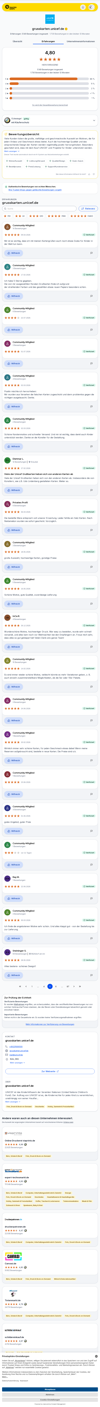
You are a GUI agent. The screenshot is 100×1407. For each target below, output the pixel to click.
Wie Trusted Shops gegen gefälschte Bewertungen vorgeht (34, 190)
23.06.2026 (25, 782)
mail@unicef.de (16, 1055)
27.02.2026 (25, 468)
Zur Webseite (48, 1071)
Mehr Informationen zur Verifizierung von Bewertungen (50, 1024)
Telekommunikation (70, 1201)
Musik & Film (87, 1201)
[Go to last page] (80, 986)
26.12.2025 (25, 626)
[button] (83, 7)
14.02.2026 (25, 669)
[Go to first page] (20, 986)
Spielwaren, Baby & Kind (32, 1205)
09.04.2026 (25, 235)
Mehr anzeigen (16, 1063)
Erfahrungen (48, 41)
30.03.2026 (25, 920)
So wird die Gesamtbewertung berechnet (50, 105)
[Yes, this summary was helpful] (89, 174)
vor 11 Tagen (26, 853)
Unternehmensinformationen (81, 41)
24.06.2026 (25, 709)
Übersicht (17, 41)
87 (68, 986)
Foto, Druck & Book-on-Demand (19, 1107)
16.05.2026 (25, 589)
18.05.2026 (25, 552)
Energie (68, 1193)
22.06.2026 (25, 886)
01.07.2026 (25, 352)
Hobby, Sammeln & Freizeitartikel (61, 1107)
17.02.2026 (25, 275)
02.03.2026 (25, 385)
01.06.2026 (25, 816)
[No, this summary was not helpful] (94, 174)
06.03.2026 (25, 512)
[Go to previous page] (26, 986)
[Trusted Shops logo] (11, 7)
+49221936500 (16, 1046)
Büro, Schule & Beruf (14, 1156)
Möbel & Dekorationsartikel (64, 1279)
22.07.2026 (25, 318)
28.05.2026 (25, 960)
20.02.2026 (25, 742)
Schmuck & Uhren (13, 1205)
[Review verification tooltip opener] (66, 29)
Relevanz (90, 208)
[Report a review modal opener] (91, 253)
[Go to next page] (74, 986)
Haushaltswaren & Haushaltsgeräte (60, 1197)
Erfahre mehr (68, 1122)
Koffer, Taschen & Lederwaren (48, 1201)
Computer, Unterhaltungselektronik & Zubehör (43, 1193)
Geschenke (39, 1107)
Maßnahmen (19, 1004)
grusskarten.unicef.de (19, 1051)
